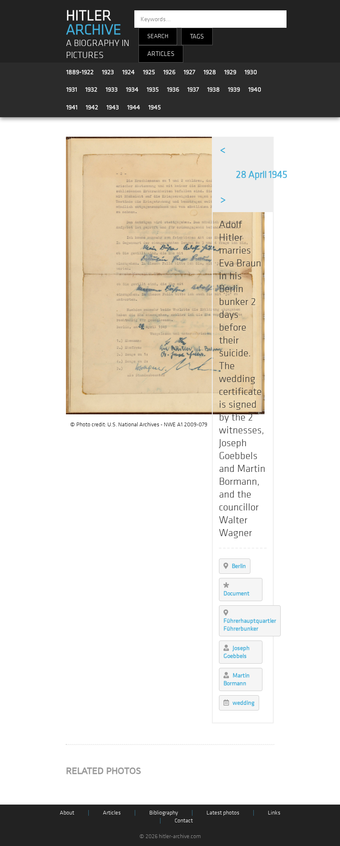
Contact (184, 820)
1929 (230, 72)
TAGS (197, 36)
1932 (91, 89)
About (67, 813)
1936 (173, 89)
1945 (154, 107)
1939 (234, 89)
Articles (112, 813)
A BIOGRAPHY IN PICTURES (97, 49)
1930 (251, 72)
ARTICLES (161, 54)
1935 (153, 89)
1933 (112, 89)
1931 (71, 89)
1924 (128, 72)
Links (274, 813)
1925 (149, 72)
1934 (132, 89)
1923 (108, 72)
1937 (193, 89)
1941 (72, 107)
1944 (133, 107)
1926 (169, 72)
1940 (254, 89)
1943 (113, 107)
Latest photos (222, 813)
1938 (213, 89)
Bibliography (163, 813)
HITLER (93, 23)
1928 (210, 72)
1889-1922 (80, 72)
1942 (92, 107)
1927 (189, 72)
